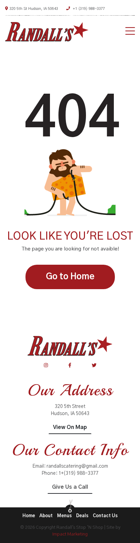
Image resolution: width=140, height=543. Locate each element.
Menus (64, 516)
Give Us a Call (70, 487)
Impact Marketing (70, 534)
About (46, 516)
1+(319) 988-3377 (78, 473)
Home (28, 516)
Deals (82, 516)
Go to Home (70, 277)
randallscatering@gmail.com (77, 466)
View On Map (70, 427)
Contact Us (105, 516)
